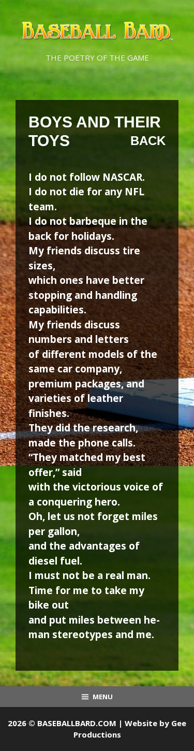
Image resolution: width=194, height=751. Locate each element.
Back (148, 141)
